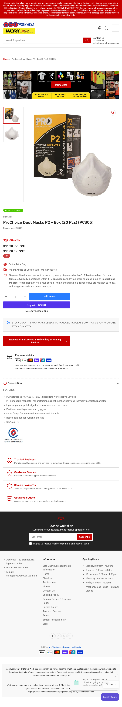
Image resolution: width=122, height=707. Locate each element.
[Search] (87, 40)
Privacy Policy (50, 607)
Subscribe (84, 536)
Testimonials (50, 582)
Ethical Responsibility (54, 619)
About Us (48, 578)
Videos (46, 586)
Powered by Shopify (72, 647)
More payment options (36, 311)
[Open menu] (115, 28)
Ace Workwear (55, 647)
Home (6, 59)
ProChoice (7, 217)
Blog (45, 623)
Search (46, 615)
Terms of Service (52, 611)
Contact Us (61, 84)
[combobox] (47, 40)
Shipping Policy (51, 594)
